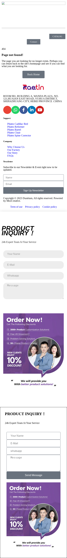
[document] (33, 309)
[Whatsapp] (15, 110)
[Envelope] (7, 110)
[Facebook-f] (24, 110)
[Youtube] (40, 110)
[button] (33, 28)
